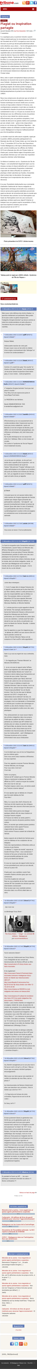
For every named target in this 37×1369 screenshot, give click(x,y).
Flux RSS (30, 1363)
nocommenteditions (21, 938)
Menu (5, 9)
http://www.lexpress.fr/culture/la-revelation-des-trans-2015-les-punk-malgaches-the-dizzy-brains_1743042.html (19, 998)
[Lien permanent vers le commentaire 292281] (1, 1172)
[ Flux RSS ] (18, 1330)
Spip (18, 1365)
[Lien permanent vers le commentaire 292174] (1, 541)
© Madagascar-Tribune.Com (18, 1363)
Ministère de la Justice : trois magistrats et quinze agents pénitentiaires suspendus (17, 1211)
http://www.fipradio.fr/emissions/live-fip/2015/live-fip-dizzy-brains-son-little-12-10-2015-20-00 (19, 984)
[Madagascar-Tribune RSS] (25, 1345)
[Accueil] (9, 4)
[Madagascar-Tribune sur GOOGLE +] (21, 1345)
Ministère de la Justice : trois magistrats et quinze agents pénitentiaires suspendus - (16, 1262)
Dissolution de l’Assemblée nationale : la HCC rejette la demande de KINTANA (18, 1231)
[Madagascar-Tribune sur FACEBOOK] (12, 1345)
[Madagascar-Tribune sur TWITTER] (16, 1345)
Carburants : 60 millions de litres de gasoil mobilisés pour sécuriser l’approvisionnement (18, 1218)
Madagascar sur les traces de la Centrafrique (18, 1224)
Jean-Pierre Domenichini (19, 31)
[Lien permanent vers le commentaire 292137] (1, 309)
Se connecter (5, 1363)
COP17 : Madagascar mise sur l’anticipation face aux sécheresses (17, 1238)
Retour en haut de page (27, 1192)
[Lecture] (20, 924)
